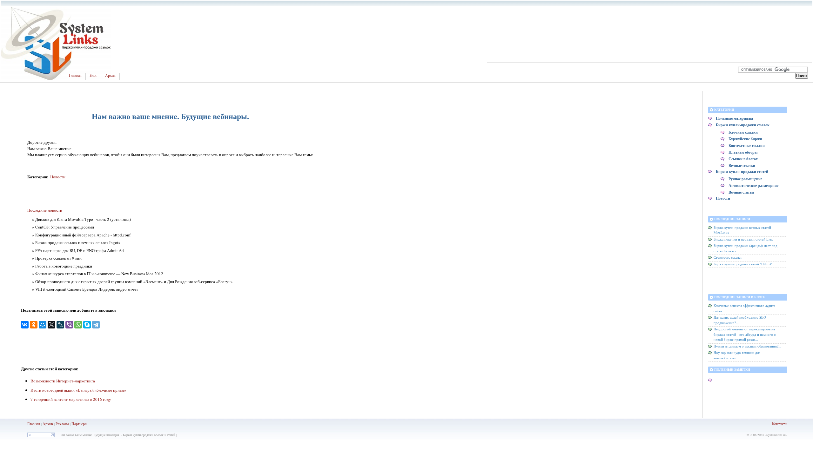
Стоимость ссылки (728, 257)
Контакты (779, 423)
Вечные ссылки (742, 165)
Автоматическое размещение (753, 185)
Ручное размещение (745, 179)
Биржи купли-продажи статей (742, 171)
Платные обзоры (743, 152)
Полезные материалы (734, 118)
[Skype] (87, 324)
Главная (75, 75)
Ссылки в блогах (743, 159)
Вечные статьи (741, 192)
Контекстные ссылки (747, 145)
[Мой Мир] (42, 324)
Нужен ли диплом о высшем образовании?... (747, 346)
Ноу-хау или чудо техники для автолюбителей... (737, 355)
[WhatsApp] (78, 324)
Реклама (63, 423)
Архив (110, 75)
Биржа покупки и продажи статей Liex (743, 239)
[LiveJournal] (60, 324)
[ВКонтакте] (25, 324)
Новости (57, 177)
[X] (51, 324)
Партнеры (79, 423)
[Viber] (69, 324)
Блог (93, 75)
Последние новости (44, 210)
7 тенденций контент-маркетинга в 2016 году (70, 399)
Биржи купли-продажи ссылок (742, 125)
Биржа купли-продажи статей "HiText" (743, 264)
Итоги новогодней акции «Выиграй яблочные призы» (78, 390)
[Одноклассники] (33, 324)
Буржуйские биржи (745, 139)
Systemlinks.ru (776, 435)
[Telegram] (96, 324)
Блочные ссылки (743, 132)
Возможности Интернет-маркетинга (62, 381)
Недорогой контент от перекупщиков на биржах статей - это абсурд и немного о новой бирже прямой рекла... (745, 334)
